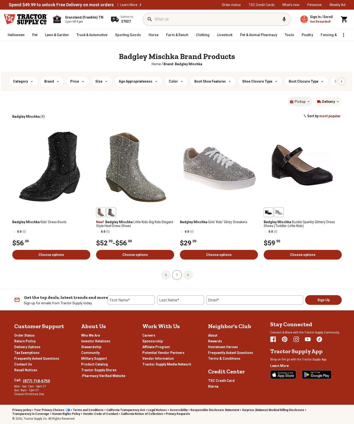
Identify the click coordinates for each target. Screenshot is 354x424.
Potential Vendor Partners (163, 353)
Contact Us (23, 364)
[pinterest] (285, 339)
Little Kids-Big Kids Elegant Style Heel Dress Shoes (134, 224)
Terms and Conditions (88, 410)
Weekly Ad (337, 5)
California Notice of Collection (142, 413)
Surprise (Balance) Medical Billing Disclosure (273, 410)
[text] (183, 64)
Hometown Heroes (223, 347)
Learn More (129, 5)
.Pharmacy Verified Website (103, 376)
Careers (148, 335)
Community (90, 353)
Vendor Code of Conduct (100, 413)
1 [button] (177, 275)
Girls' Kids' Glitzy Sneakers (213, 222)
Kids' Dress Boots (39, 222)
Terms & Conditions (224, 358)
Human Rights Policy (66, 413)
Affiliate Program (156, 347)
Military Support (94, 358)
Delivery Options (27, 347)
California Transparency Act (125, 410)
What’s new (291, 5)
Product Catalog (94, 364)
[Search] (150, 19)
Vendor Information (158, 358)
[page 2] (188, 275)
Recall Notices (25, 370)
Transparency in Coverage (30, 413)
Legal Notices (157, 410)
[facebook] (273, 339)
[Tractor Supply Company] (25, 19)
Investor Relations (95, 341)
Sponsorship (152, 341)
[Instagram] (296, 339)
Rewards (215, 341)
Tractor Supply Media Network (166, 364)
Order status (231, 5)
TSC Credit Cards (262, 5)
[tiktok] (319, 339)
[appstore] (283, 374)
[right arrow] (341, 81)
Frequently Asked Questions (36, 358)
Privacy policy (21, 410)
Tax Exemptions (26, 353)
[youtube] (308, 339)
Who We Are (90, 335)
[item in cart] (344, 19)
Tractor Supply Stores (99, 370)
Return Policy (25, 341)
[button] (140, 5)
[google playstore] (316, 374)
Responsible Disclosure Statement (214, 410)
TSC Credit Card (221, 381)
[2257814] (268, 212)
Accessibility (179, 410)
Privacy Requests (178, 413)
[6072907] (111, 212)
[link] (156, 64)
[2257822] (279, 212)
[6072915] (101, 212)
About (212, 335)
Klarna (213, 386)
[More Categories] (343, 35)
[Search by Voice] (284, 19)
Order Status (24, 335)
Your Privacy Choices (49, 410)
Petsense (314, 5)
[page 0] (165, 275)
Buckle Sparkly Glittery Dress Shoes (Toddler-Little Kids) (299, 224)
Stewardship (91, 347)
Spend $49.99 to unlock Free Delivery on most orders (61, 4)
